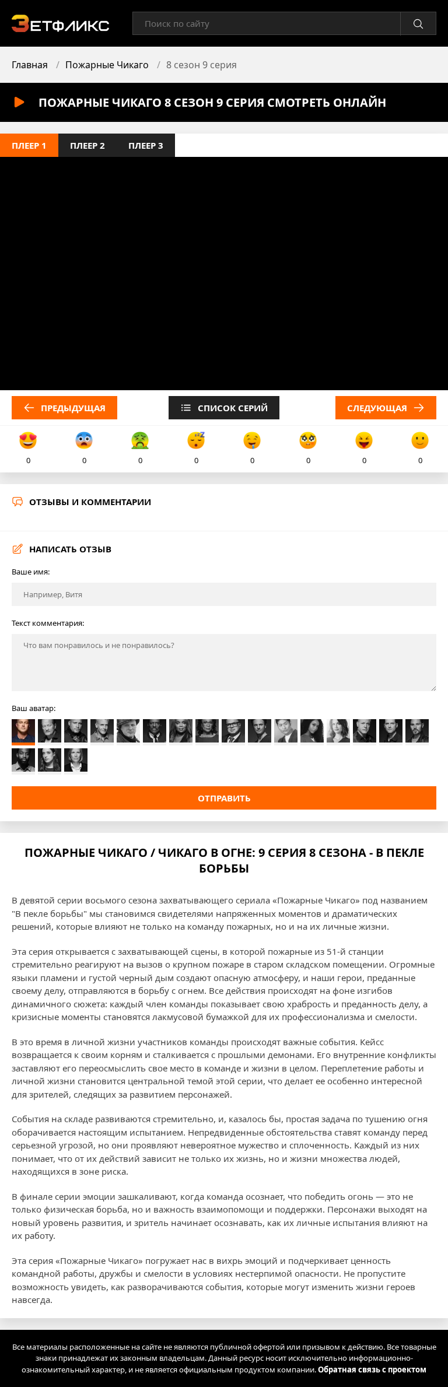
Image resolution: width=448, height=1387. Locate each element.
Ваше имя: (31, 571)
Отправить (224, 798)
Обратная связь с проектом (372, 1369)
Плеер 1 (29, 145)
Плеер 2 (87, 145)
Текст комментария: (48, 623)
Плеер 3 (145, 145)
